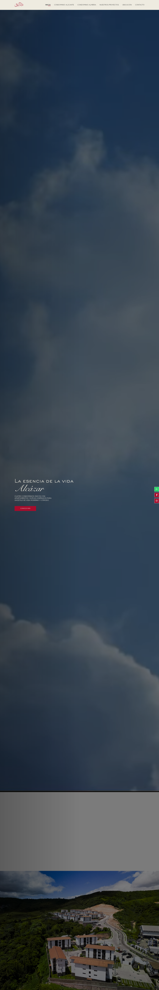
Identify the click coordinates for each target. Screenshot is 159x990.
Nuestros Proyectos (109, 5)
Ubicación (127, 5)
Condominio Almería (86, 5)
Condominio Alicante (64, 5)
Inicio (48, 5)
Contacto (139, 5)
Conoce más (25, 508)
